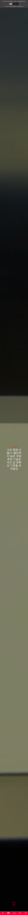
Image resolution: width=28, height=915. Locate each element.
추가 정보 (20, 6)
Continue (16, 3)
